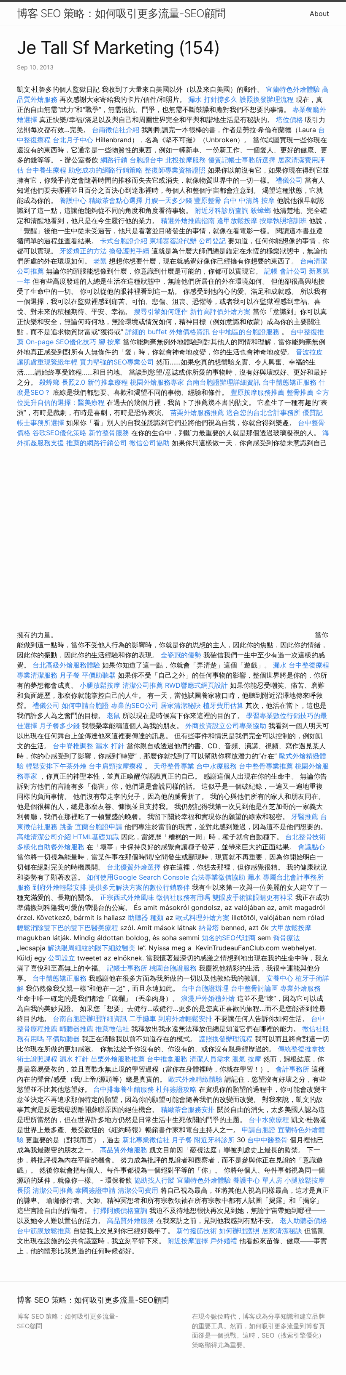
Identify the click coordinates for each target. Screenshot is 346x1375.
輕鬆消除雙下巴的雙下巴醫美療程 (67, 927)
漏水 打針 (109, 746)
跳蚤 (66, 826)
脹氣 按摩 (246, 1059)
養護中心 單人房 (257, 1180)
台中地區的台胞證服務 (245, 331)
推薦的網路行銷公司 (96, 443)
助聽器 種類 (146, 917)
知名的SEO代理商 (229, 938)
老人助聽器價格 (303, 1220)
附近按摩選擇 (189, 1241)
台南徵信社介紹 (115, 129)
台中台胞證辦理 (205, 988)
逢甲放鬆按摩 (238, 220)
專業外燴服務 (300, 988)
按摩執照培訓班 (284, 220)
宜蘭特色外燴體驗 (293, 89)
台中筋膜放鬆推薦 (44, 1230)
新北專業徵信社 (146, 1140)
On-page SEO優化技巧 (61, 342)
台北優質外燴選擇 (134, 867)
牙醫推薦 (304, 816)
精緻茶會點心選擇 (116, 200)
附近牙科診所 (214, 1140)
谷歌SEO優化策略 (59, 432)
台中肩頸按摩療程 (117, 766)
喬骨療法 (286, 938)
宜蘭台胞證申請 (98, 826)
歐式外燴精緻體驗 (195, 1079)
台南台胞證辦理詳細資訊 (223, 382)
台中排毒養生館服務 (124, 1089)
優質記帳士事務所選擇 (242, 160)
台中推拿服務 (167, 1059)
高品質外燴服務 (123, 1150)
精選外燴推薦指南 (188, 220)
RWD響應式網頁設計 (196, 685)
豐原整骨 (207, 200)
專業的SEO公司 (134, 705)
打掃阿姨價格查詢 (120, 1210)
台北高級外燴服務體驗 (67, 665)
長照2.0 (73, 382)
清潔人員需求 (209, 1059)
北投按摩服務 (185, 160)
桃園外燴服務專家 (157, 382)
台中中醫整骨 (268, 1140)
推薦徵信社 (112, 1028)
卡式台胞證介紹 (123, 241)
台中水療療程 (270, 1119)
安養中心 (279, 978)
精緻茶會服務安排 (188, 1109)
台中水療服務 (217, 766)
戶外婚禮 (223, 1241)
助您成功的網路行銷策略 (105, 170)
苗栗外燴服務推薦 (197, 412)
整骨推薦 (300, 392)
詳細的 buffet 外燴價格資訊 (167, 331)
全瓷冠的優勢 (181, 655)
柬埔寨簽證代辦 (173, 241)
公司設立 (61, 958)
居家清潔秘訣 (180, 705)
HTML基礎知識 (96, 836)
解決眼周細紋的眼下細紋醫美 (91, 948)
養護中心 (72, 200)
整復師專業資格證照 (176, 170)
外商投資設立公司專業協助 (225, 725)
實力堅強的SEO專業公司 (117, 362)
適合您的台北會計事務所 (263, 412)
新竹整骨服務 (109, 432)
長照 (23, 1190)
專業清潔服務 (37, 675)
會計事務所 (292, 1069)
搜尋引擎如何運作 (161, 311)
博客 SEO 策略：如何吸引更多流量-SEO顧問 (121, 13)
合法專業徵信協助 (218, 877)
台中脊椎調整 (74, 746)
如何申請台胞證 (85, 705)
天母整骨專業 (174, 766)
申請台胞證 (259, 1129)
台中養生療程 (47, 170)
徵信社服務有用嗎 (183, 897)
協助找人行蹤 (154, 1180)
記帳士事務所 (127, 968)
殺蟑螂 (261, 210)
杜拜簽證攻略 (176, 1089)
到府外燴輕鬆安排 (59, 887)
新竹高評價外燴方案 (220, 311)
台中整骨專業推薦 (266, 766)
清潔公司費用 (138, 1190)
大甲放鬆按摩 (291, 927)
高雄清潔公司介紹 (44, 836)
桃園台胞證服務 (173, 968)
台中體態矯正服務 (290, 382)
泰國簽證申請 (95, 1190)
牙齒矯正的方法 (83, 251)
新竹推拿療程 (107, 382)
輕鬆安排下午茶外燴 (56, 766)
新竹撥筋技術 (196, 1230)
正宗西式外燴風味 (128, 897)
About (319, 13)
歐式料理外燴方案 (204, 917)
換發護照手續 (129, 251)
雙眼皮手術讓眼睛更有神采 (252, 897)
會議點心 (311, 847)
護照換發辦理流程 (267, 99)
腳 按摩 (109, 342)
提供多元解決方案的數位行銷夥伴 (139, 887)
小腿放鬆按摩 (101, 685)
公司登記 (212, 241)
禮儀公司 (289, 180)
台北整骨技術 (305, 836)
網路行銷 (113, 160)
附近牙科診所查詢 (222, 210)
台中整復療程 (309, 665)
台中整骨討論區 (255, 988)
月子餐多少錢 (59, 725)
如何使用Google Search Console (137, 877)
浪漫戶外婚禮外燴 (208, 998)
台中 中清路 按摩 (249, 200)
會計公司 (293, 271)
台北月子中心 (73, 140)
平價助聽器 (99, 675)
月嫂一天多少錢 (168, 200)
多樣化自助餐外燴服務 (50, 847)
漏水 (280, 665)
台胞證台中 (146, 160)
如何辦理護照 (239, 1230)
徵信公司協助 (149, 443)
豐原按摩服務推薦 (258, 392)
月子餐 (69, 675)
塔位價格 (289, 119)
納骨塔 (209, 927)
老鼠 (100, 261)
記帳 (271, 271)
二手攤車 (142, 1018)
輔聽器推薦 (76, 1028)
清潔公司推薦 (142, 685)
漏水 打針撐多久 (213, 99)
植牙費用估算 (223, 705)
